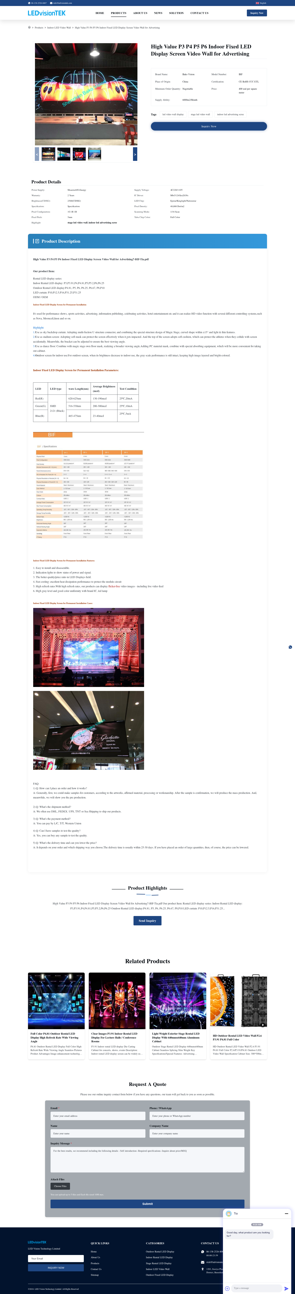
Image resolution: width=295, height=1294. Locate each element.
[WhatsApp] (290, 647)
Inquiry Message (61, 1143)
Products (118, 13)
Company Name (159, 1126)
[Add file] (227, 1288)
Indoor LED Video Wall (59, 27)
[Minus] (286, 1214)
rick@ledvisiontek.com (62, 3)
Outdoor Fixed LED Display (160, 1274)
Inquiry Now (256, 13)
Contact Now (56, 1054)
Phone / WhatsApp (161, 1108)
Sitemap (95, 1274)
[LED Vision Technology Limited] (47, 13)
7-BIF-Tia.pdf (141, 259)
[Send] (286, 1288)
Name (54, 1126)
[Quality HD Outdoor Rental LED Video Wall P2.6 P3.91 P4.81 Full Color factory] (238, 1001)
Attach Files (57, 1179)
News (158, 13)
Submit (147, 1204)
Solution (176, 13)
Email (55, 1108)
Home (100, 13)
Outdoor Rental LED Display (160, 1251)
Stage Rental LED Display (159, 1263)
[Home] (29, 27)
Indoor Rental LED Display (159, 1257)
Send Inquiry (147, 920)
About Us (140, 13)
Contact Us (199, 13)
